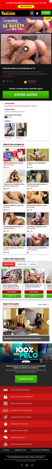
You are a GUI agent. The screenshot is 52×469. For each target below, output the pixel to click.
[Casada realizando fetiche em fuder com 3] (14, 240)
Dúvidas (6, 450)
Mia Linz (6, 249)
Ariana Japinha (16, 288)
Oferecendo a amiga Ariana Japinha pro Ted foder (11, 286)
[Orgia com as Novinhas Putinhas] (14, 176)
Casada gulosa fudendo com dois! (14, 227)
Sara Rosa (6, 207)
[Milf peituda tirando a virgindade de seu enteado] (14, 155)
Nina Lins (6, 186)
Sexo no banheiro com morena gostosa (14, 205)
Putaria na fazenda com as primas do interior (33, 286)
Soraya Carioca (7, 288)
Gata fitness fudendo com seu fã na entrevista (38, 227)
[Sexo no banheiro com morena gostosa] (14, 197)
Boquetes (17, 106)
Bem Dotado (8, 106)
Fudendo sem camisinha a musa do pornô (38, 163)
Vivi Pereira (8, 138)
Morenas (34, 106)
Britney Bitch (14, 186)
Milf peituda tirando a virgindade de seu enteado (14, 163)
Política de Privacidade (40, 450)
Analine (29, 164)
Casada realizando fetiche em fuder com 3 (14, 248)
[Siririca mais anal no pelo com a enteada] (38, 176)
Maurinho (19, 138)
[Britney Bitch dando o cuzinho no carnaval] (38, 197)
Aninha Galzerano (33, 186)
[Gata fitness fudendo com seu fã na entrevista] (38, 218)
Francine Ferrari (8, 164)
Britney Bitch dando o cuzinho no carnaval (38, 205)
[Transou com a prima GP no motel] (38, 240)
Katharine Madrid (9, 228)
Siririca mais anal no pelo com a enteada (38, 184)
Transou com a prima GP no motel (38, 248)
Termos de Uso (20, 450)
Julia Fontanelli (32, 249)
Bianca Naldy (31, 228)
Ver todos (42, 305)
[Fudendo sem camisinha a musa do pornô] (38, 155)
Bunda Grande (25, 106)
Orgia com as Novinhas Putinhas (14, 184)
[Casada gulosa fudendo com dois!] (14, 218)
